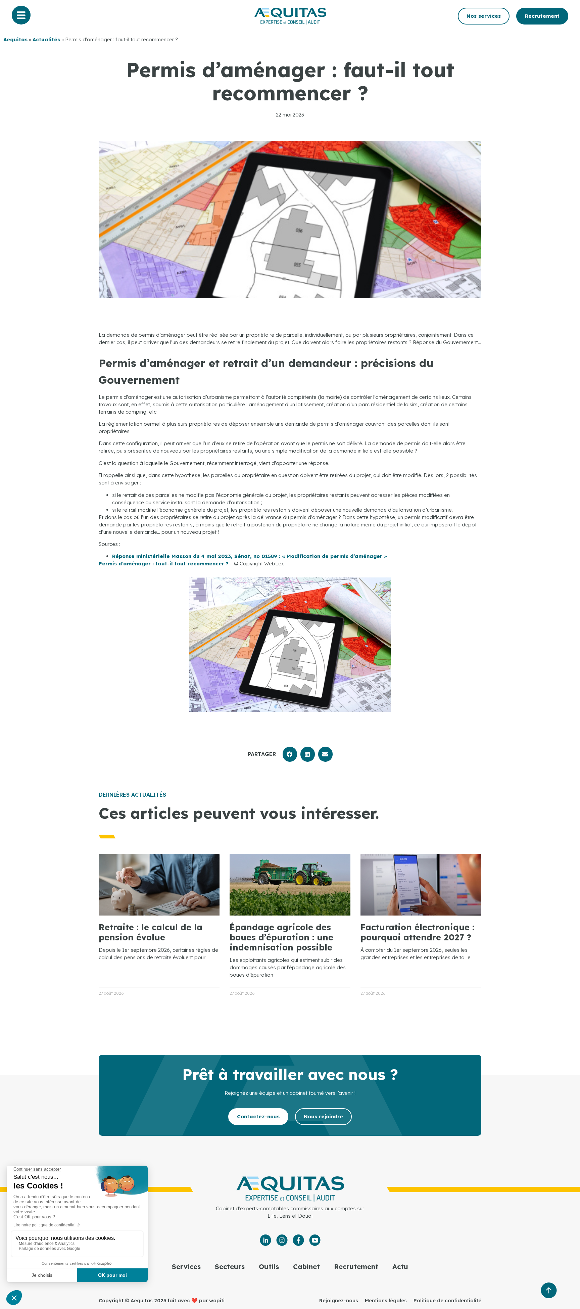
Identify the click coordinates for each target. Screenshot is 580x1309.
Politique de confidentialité (447, 1300)
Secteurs (230, 1266)
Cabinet (306, 1266)
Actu (400, 1266)
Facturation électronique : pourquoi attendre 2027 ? (417, 932)
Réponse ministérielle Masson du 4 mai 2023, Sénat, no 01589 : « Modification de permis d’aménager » (249, 556)
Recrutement (356, 1266)
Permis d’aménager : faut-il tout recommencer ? (164, 563)
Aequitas (15, 39)
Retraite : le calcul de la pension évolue (150, 932)
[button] (290, 754)
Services (186, 1266)
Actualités (46, 39)
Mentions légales (386, 1300)
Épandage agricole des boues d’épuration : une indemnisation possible (281, 937)
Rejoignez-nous (338, 1300)
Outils (269, 1266)
